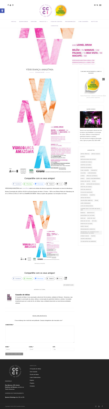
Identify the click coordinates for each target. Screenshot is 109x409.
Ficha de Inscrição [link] (86, 192)
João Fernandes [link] (85, 203)
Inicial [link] (13, 21)
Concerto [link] (94, 170)
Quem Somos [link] (23, 21)
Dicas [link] (94, 181)
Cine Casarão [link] (83, 21)
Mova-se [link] (83, 218)
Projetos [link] (43, 21)
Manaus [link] (83, 212)
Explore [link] (34, 21)
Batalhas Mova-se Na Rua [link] (88, 159)
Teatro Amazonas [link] (86, 238)
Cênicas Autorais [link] (92, 175)
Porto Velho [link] (84, 226)
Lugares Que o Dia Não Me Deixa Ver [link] (90, 209)
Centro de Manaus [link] (86, 167)
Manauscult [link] (90, 212)
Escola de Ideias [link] (34, 374)
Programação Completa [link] (88, 229)
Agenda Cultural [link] (39, 289)
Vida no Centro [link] (56, 21)
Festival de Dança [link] (86, 186)
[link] (2, 10)
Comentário (9, 324)
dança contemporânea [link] (93, 178)
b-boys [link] (83, 156)
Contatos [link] (54, 25)
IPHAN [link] (96, 200)
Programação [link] (70, 21)
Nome (7, 346)
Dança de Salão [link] (85, 181)
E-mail (31, 346)
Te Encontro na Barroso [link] (88, 241)
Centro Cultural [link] (86, 164)
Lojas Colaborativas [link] (35, 377)
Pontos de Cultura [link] (86, 223)
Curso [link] (82, 175)
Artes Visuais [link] (96, 153)
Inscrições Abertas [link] (87, 200)
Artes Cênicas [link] (85, 153)
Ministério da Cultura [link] (87, 215)
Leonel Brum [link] (25, 188)
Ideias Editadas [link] (85, 197)
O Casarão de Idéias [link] (35, 368)
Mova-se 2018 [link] (91, 218)
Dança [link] (82, 178)
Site (54, 346)
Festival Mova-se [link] (86, 189)
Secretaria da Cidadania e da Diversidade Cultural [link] (90, 232)
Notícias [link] (94, 21)
